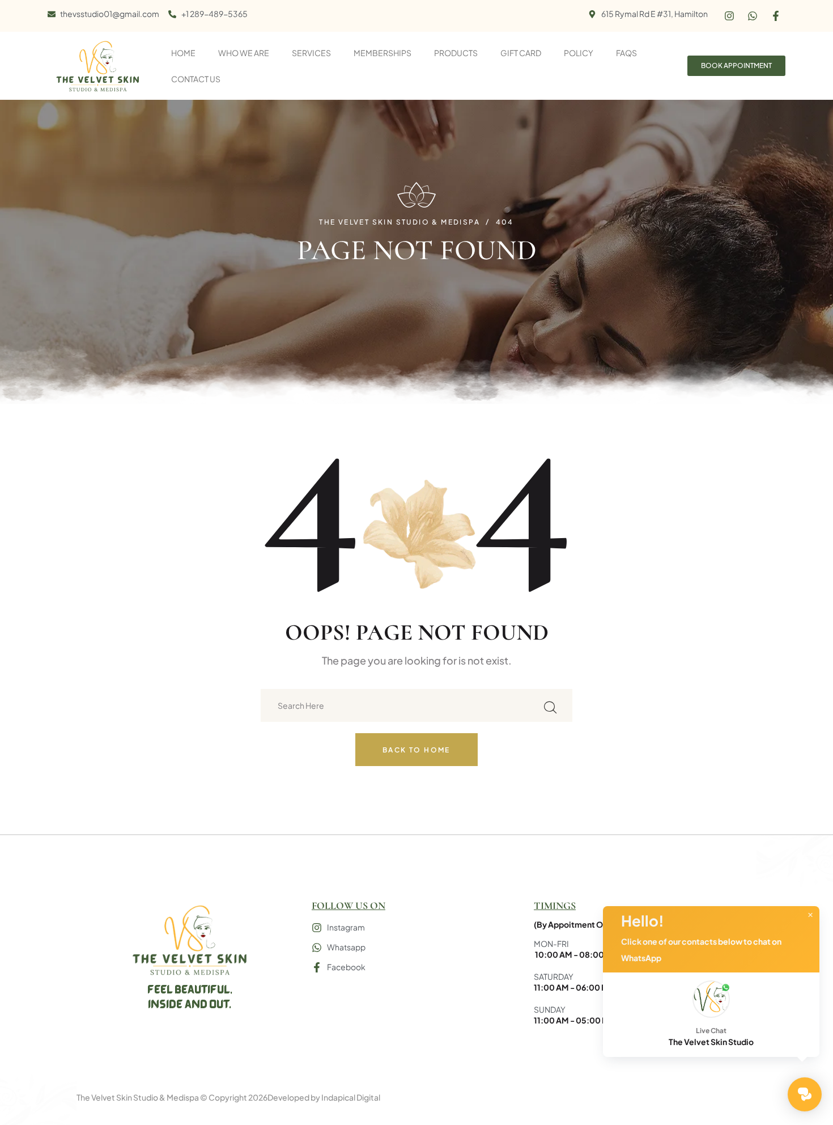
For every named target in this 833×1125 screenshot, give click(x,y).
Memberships (382, 53)
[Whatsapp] (752, 16)
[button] (711, 1014)
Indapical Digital (350, 1097)
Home (183, 53)
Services (311, 53)
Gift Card (520, 53)
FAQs (626, 53)
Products (456, 53)
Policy (578, 53)
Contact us (195, 79)
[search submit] (550, 705)
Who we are (243, 53)
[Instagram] (729, 16)
